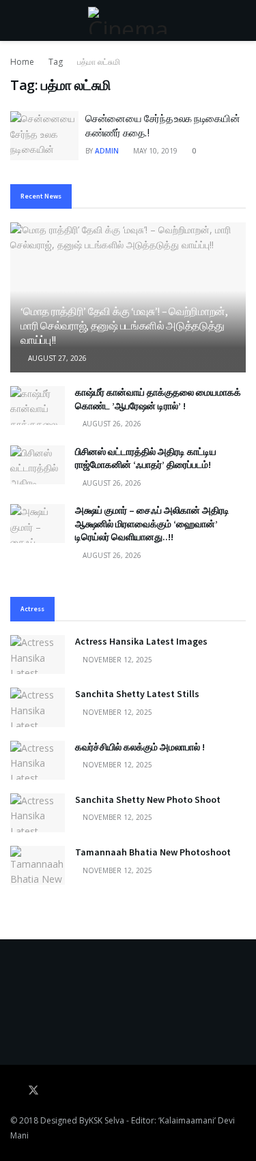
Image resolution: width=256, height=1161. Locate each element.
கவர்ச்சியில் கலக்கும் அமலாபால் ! (140, 747)
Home (22, 62)
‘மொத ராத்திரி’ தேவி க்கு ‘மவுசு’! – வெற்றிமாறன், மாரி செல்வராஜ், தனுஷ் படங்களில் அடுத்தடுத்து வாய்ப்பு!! (124, 325)
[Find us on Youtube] (52, 1090)
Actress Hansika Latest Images (141, 641)
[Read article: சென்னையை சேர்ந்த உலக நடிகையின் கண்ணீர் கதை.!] (44, 135)
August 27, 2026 (56, 358)
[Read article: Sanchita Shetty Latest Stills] (37, 707)
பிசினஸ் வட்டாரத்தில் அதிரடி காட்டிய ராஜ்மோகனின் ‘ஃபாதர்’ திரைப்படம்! (145, 458)
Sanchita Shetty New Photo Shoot (148, 799)
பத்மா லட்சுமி (98, 62)
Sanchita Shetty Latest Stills (137, 694)
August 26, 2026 (111, 423)
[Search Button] (240, 20)
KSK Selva (106, 1120)
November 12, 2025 (116, 659)
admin (107, 151)
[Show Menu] (16, 20)
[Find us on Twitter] (33, 1090)
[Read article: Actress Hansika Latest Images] (37, 654)
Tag (55, 62)
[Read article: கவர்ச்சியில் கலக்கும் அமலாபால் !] (37, 760)
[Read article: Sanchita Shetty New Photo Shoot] (37, 812)
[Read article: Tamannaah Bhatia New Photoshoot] (37, 865)
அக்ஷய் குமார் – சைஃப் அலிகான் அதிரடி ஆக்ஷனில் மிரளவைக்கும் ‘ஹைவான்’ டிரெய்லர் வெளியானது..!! (152, 523)
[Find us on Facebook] (14, 1090)
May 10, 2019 (154, 151)
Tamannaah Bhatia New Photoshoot (153, 852)
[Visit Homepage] (127, 20)
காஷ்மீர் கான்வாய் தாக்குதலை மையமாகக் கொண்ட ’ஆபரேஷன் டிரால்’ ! (158, 399)
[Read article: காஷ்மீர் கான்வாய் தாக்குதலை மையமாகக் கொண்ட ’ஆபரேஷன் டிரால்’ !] (37, 405)
